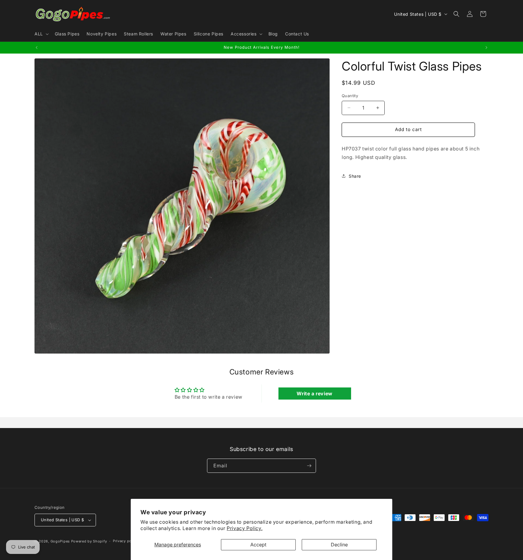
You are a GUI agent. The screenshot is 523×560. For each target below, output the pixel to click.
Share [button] (355, 176)
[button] (41, 34)
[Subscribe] (309, 466)
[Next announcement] (486, 47)
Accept (258, 545)
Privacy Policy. (244, 528)
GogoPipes (60, 541)
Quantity (350, 95)
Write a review (314, 393)
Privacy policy (125, 541)
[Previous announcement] (36, 47)
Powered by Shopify (89, 541)
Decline (339, 545)
